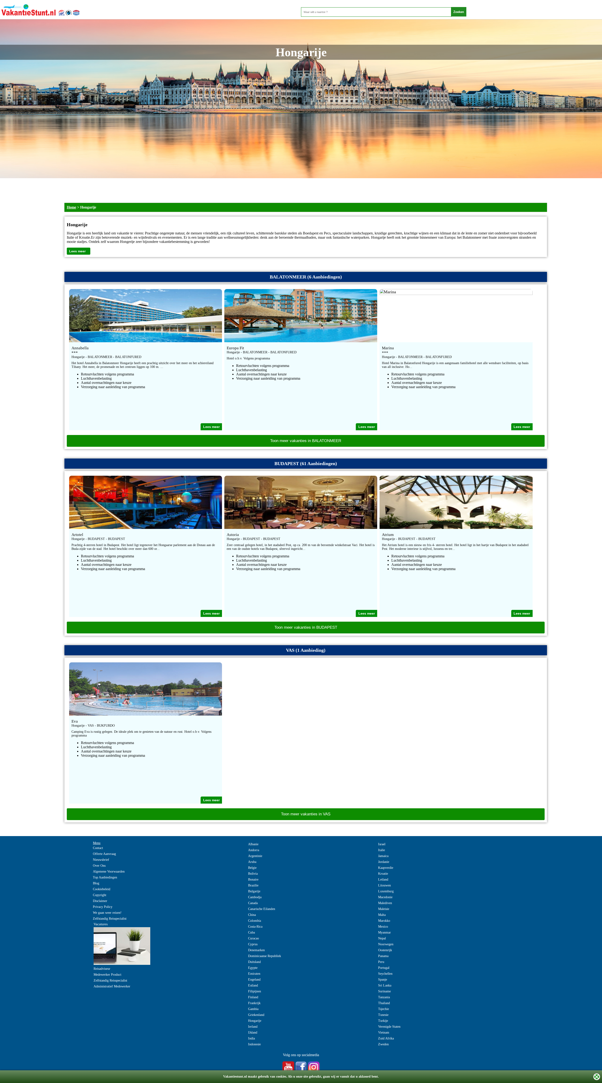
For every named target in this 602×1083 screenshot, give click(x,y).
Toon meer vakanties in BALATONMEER (305, 441)
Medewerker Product (107, 974)
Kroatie (383, 873)
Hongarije (254, 1021)
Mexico (383, 926)
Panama (383, 956)
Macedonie (385, 897)
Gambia (253, 1009)
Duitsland (254, 962)
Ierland (252, 1026)
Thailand (384, 1003)
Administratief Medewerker (112, 986)
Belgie (252, 868)
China (252, 915)
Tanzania (384, 997)
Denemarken (256, 950)
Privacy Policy (102, 907)
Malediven (385, 903)
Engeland (254, 979)
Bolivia (253, 873)
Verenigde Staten (389, 1026)
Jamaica (383, 856)
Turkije (383, 1021)
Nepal (382, 938)
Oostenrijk (385, 950)
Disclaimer (100, 901)
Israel (381, 844)
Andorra (253, 850)
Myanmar (384, 932)
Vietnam (383, 1032)
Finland (253, 997)
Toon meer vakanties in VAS (305, 814)
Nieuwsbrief (101, 860)
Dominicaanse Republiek (264, 956)
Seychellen (385, 973)
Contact (98, 848)
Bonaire (253, 879)
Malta (382, 915)
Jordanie (383, 862)
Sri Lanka (384, 985)
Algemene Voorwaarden (109, 871)
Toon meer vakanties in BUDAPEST (305, 627)
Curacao (253, 938)
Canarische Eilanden (261, 909)
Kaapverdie (385, 868)
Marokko (384, 920)
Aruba (252, 862)
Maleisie (383, 909)
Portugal (383, 968)
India (251, 1038)
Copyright (99, 895)
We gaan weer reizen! (107, 912)
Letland (383, 879)
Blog (96, 883)
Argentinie (255, 856)
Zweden (383, 1044)
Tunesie (383, 1015)
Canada (253, 903)
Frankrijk (254, 1003)
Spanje (382, 979)
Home (71, 207)
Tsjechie (383, 1009)
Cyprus (252, 944)
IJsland (252, 1032)
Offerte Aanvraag (104, 854)
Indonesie (254, 1044)
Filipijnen (254, 991)
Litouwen (384, 885)
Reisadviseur (102, 968)
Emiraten (254, 973)
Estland (253, 985)
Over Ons (99, 865)
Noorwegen (385, 944)
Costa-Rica (255, 926)
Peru (381, 962)
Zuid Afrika (386, 1038)
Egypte (252, 968)
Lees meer (77, 251)
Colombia (254, 920)
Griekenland (256, 1015)
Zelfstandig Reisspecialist (110, 918)
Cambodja (254, 897)
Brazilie (253, 885)
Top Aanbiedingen (105, 877)
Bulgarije (254, 891)
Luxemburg (386, 891)
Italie (381, 850)
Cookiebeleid (101, 889)
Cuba (251, 932)
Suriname (384, 991)
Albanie (253, 844)
